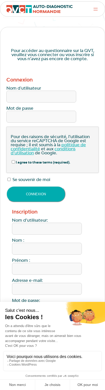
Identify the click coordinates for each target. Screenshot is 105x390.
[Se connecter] (35, 194)
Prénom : (21, 261)
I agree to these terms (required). (43, 162)
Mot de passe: (26, 301)
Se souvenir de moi (30, 180)
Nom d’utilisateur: (30, 221)
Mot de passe (19, 109)
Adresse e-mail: (27, 281)
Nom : (18, 241)
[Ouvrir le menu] (96, 9)
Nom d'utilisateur (23, 89)
